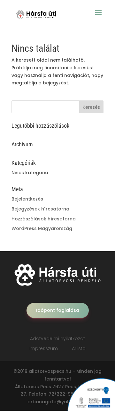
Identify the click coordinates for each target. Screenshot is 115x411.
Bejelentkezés (27, 199)
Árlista (79, 348)
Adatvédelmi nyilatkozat (57, 338)
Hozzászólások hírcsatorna (44, 219)
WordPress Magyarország (42, 228)
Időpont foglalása (57, 310)
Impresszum (43, 348)
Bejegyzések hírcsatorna (40, 209)
